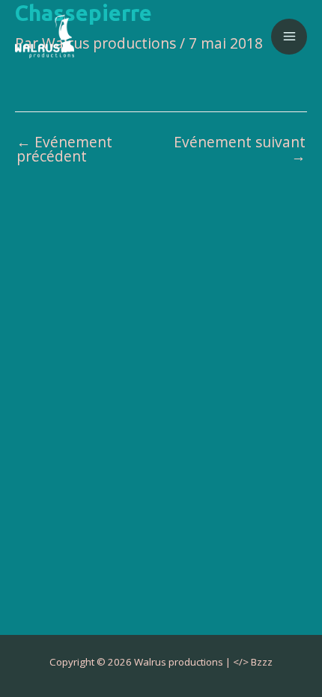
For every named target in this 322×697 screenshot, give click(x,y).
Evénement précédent (64, 149)
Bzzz (262, 662)
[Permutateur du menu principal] (289, 37)
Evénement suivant (240, 149)
